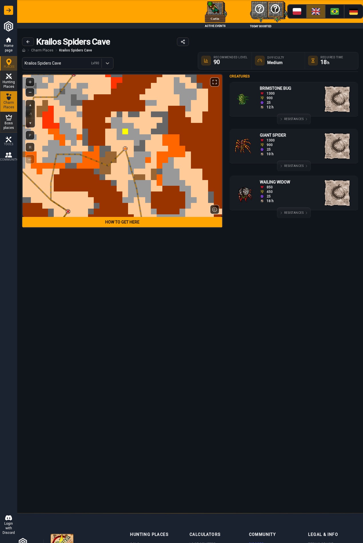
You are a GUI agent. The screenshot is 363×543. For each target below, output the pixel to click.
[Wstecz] (28, 41)
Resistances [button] (294, 119)
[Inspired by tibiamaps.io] (214, 209)
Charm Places (42, 50)
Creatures (240, 76)
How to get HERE (122, 222)
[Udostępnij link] (183, 41)
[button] (125, 148)
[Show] (8, 10)
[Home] (23, 50)
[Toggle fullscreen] (214, 82)
